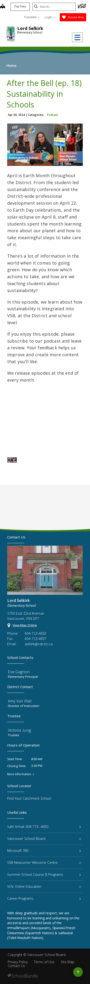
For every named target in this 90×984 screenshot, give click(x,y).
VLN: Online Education (24, 886)
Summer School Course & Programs (35, 874)
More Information (19, 774)
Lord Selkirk (30, 28)
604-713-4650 (35, 633)
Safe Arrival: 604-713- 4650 (27, 826)
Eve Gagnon (19, 671)
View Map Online (24, 625)
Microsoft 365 (18, 850)
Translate (30, 17)
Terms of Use (44, 962)
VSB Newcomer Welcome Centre (32, 862)
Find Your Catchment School (29, 798)
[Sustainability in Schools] (12, 460)
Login (49, 17)
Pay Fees (20, 6)
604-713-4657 (35, 638)
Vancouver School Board (26, 838)
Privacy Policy (18, 962)
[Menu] (77, 37)
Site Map (67, 962)
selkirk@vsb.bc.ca (39, 643)
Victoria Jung (19, 730)
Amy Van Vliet (20, 701)
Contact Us (16, 965)
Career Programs (20, 898)
